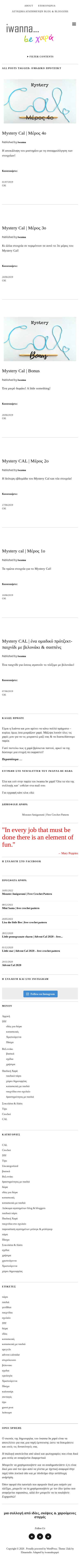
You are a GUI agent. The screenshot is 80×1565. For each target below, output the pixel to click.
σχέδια (9, 1058)
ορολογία (7, 1375)
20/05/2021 (7, 919)
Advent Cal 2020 (11, 965)
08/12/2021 (7, 905)
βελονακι (7, 1365)
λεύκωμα (7, 1412)
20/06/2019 (7, 415)
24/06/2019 (7, 277)
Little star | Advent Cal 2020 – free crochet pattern (31, 950)
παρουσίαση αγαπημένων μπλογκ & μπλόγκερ (27, 1229)
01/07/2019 (7, 182)
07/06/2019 (7, 691)
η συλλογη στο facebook (21, 861)
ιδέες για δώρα (14, 1026)
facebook (48, 1539)
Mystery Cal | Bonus (21, 370)
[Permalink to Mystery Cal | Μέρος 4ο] (40, 124)
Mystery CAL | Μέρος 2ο (25, 460)
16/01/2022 (7, 890)
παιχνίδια (7, 1312)
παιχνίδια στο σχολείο (18, 1091)
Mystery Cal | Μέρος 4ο (24, 133)
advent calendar (11, 1354)
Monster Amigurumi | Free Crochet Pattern (45, 814)
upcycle (6, 1349)
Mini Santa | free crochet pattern (20, 908)
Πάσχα (10, 1042)
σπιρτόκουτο (9, 1359)
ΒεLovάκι (7, 1048)
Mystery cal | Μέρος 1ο (23, 550)
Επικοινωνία (47, 5)
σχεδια (5, 1370)
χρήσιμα (10, 1064)
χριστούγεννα (9, 1260)
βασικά (10, 1053)
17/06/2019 (7, 505)
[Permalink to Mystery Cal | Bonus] (40, 362)
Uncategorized (10, 1165)
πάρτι (5, 1234)
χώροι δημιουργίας (16, 1081)
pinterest (40, 1539)
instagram (32, 1539)
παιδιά (5, 1302)
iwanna (22, 142)
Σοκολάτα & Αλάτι (12, 1103)
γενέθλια (6, 1307)
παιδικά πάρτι (13, 1075)
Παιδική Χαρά (10, 1070)
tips (4, 1402)
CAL (4, 185)
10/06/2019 (7, 595)
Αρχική (6, 1016)
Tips (4, 1108)
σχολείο (6, 1317)
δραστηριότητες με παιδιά (20, 1096)
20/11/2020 (7, 961)
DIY (4, 1021)
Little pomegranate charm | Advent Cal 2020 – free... (32, 936)
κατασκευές (12, 1031)
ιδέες (4, 1333)
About (28, 5)
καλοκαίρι (7, 1391)
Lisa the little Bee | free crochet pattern (24, 922)
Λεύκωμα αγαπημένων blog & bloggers (40, 11)
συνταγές (7, 1396)
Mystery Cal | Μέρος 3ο (24, 227)
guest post (7, 1407)
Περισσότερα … (12, 759)
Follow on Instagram (43, 994)
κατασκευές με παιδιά (18, 1086)
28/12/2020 (7, 933)
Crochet (6, 1114)
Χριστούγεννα (13, 1036)
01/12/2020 (7, 947)
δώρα (5, 1186)
